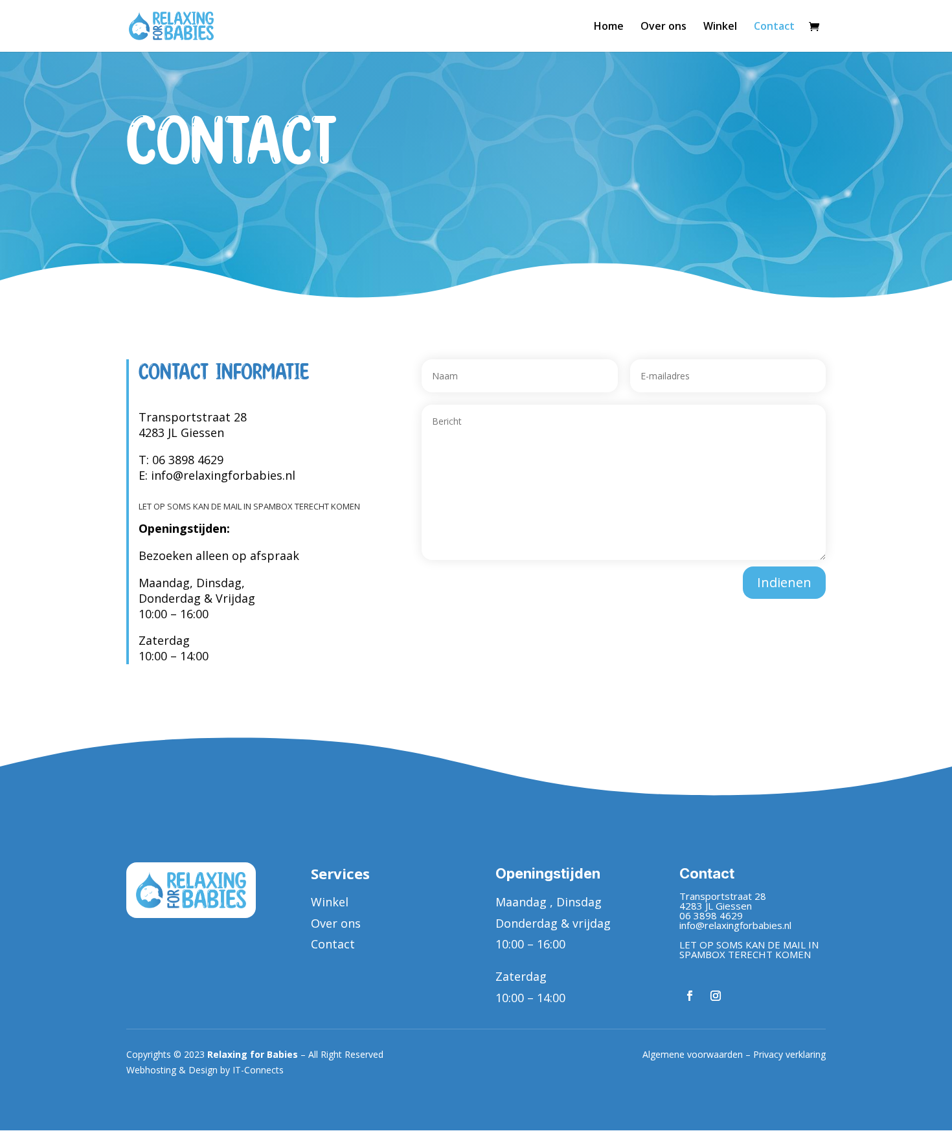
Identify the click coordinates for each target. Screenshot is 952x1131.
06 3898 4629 (187, 459)
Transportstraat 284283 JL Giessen (193, 424)
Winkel (720, 27)
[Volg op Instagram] (715, 995)
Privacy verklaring (789, 1054)
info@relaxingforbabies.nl (223, 475)
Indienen (784, 582)
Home (609, 27)
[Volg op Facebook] (689, 995)
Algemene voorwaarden (692, 1054)
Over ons (663, 27)
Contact (774, 27)
